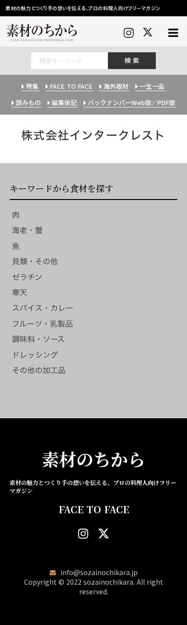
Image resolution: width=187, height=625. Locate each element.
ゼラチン (27, 277)
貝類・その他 (35, 261)
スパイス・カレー (42, 308)
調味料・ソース (38, 339)
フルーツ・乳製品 (42, 323)
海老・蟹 (27, 230)
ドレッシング (35, 355)
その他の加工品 (39, 370)
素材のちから (93, 459)
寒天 (19, 292)
